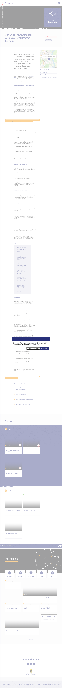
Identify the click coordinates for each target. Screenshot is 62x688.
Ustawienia (29, 348)
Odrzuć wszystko (36, 348)
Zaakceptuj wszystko (44, 348)
